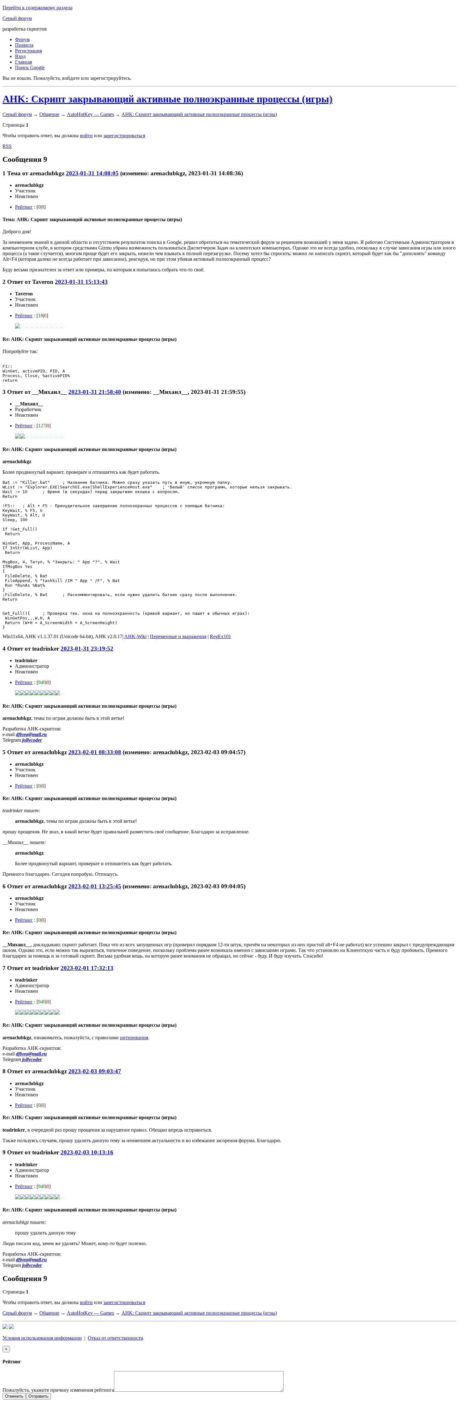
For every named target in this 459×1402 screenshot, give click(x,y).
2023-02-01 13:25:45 (94, 886)
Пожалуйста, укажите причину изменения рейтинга (58, 1390)
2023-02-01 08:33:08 (94, 752)
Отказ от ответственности (115, 1338)
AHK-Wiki (135, 636)
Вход (20, 56)
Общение (49, 114)
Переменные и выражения (178, 636)
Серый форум (17, 18)
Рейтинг (24, 207)
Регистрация (28, 50)
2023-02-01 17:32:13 (87, 968)
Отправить (38, 1396)
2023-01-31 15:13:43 (81, 282)
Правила (24, 45)
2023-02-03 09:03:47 (94, 1071)
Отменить (14, 1396)
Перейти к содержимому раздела (37, 7)
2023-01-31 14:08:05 (92, 173)
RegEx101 (220, 636)
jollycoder (32, 740)
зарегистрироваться (124, 135)
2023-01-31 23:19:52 (87, 648)
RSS (7, 146)
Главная (23, 62)
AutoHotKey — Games (90, 114)
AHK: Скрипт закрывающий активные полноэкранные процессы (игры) (167, 98)
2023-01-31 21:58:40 (94, 392)
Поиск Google (30, 67)
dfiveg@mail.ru (31, 734)
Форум (22, 39)
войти (86, 135)
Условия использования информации (42, 1338)
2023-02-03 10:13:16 (87, 1152)
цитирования (134, 1037)
